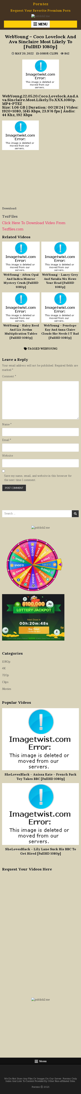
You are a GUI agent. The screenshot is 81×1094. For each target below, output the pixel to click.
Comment (9, 376)
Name (6, 424)
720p (5, 675)
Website (7, 456)
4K (4, 668)
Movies (6, 689)
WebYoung (48, 348)
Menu (43, 24)
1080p (44, 53)
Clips (53, 53)
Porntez (40, 3)
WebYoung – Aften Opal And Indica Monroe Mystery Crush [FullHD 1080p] (21, 281)
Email (6, 440)
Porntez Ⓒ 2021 (40, 1087)
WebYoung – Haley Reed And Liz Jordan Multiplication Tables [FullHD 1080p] (21, 332)
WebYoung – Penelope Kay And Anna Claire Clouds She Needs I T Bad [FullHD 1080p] (60, 332)
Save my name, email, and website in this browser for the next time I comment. (38, 478)
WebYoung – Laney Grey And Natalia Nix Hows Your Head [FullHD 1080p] (60, 281)
